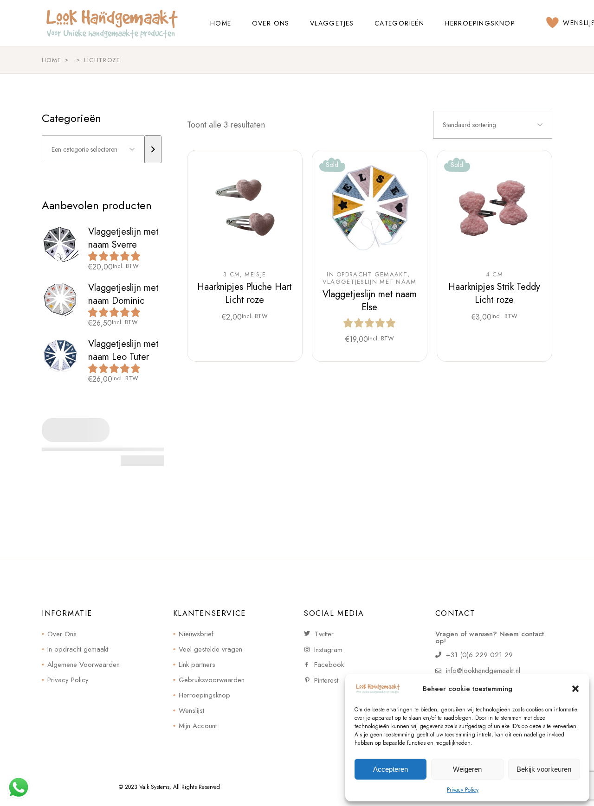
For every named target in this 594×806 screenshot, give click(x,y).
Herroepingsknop (204, 695)
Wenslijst (191, 710)
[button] (575, 688)
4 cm (494, 274)
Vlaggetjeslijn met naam (370, 282)
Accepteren (390, 769)
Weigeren (467, 769)
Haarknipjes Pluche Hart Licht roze (244, 293)
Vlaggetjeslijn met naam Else (370, 301)
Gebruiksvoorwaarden (212, 680)
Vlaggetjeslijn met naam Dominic (123, 294)
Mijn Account (198, 726)
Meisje (255, 274)
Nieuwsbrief (196, 634)
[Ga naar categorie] (152, 149)
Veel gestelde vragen (210, 649)
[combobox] (492, 125)
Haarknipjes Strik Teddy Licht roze (494, 293)
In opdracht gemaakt (367, 274)
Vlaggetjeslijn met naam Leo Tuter (123, 350)
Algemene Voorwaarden (83, 664)
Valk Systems (154, 787)
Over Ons (62, 634)
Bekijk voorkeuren (544, 769)
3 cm (231, 274)
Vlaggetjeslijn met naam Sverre (123, 238)
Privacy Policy (462, 790)
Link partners (197, 664)
